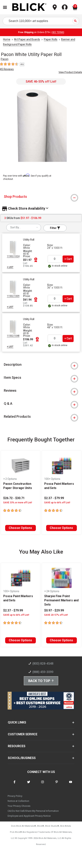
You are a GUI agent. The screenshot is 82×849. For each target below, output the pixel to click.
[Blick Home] (29, 7)
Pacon (4, 59)
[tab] (41, 196)
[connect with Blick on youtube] (70, 784)
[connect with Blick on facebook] (14, 784)
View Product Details (70, 72)
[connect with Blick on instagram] (42, 784)
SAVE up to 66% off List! (57, 502)
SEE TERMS (58, 32)
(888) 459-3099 (42, 672)
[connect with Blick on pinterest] (56, 784)
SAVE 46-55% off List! (41, 81)
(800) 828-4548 (42, 663)
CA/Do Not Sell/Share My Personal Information (33, 810)
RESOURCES (16, 746)
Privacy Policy (15, 796)
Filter (53, 227)
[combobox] (23, 227)
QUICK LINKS (17, 722)
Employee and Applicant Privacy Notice (29, 815)
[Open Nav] (5, 7)
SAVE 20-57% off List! (56, 615)
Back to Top (39, 681)
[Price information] (35, 260)
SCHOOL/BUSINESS (22, 758)
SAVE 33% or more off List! (17, 502)
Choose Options (20, 528)
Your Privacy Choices (19, 805)
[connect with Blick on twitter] (28, 784)
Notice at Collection (18, 801)
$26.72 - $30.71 (14, 498)
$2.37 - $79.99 (54, 498)
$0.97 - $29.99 (54, 610)
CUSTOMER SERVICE (22, 734)
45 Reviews (7, 69)
